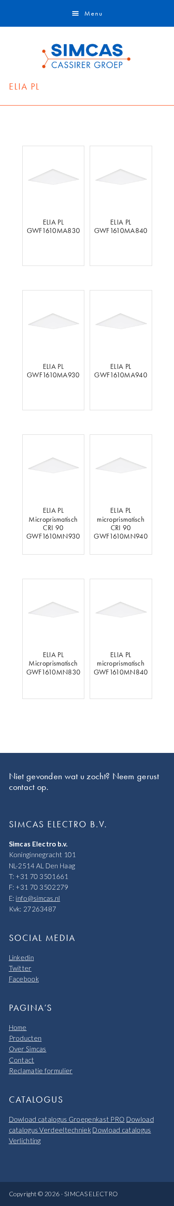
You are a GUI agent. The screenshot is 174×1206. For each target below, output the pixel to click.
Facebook (24, 979)
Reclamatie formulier (41, 1071)
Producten (25, 1038)
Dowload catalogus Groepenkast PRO (67, 1119)
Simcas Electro (87, 56)
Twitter (20, 968)
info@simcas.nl (38, 898)
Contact (21, 1060)
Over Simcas (27, 1049)
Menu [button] (93, 13)
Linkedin (21, 957)
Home (18, 1027)
